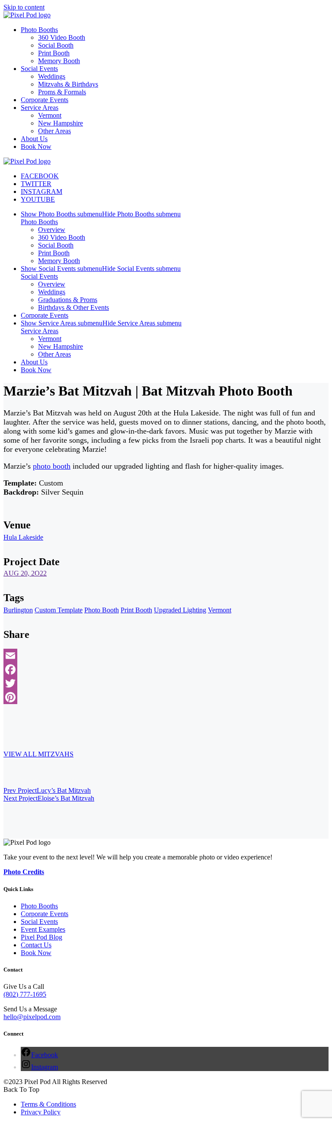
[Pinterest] (166, 697)
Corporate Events (44, 913)
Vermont (219, 610)
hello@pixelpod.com (32, 1016)
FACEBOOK (40, 176)
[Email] (166, 656)
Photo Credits (23, 871)
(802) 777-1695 (24, 994)
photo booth (51, 466)
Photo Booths (39, 906)
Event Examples (43, 929)
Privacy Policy (41, 1112)
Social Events (39, 921)
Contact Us (36, 945)
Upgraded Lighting (180, 610)
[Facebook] (166, 669)
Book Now (36, 952)
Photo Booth (101, 610)
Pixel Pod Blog (41, 937)
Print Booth (136, 610)
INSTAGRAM (41, 191)
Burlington (18, 610)
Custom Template (59, 610)
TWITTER (36, 183)
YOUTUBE (38, 199)
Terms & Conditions (48, 1104)
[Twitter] (166, 683)
